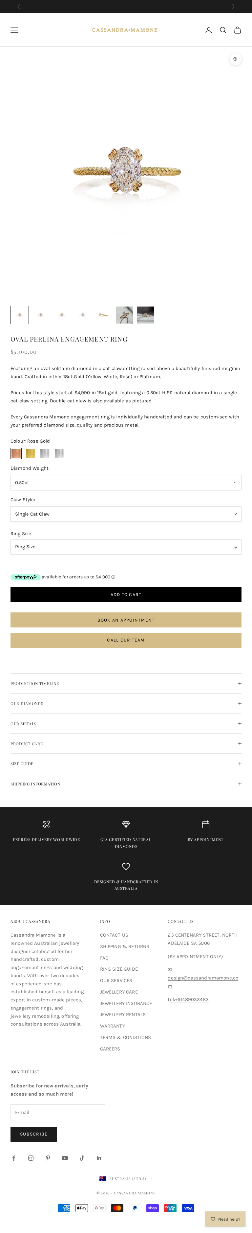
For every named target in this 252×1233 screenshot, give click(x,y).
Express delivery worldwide (46, 839)
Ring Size (20, 534)
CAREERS (110, 1049)
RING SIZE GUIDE (119, 969)
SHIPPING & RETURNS (125, 946)
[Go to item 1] (19, 315)
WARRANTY (112, 1026)
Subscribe (34, 1134)
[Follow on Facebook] (13, 1158)
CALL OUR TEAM (126, 640)
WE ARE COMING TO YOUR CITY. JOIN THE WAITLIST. (126, 6)
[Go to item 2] (41, 315)
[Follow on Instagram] (31, 1158)
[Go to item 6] (125, 315)
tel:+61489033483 (188, 999)
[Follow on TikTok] (82, 1158)
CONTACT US (114, 935)
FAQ (104, 958)
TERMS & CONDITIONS (125, 1037)
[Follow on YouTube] (65, 1158)
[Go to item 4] (83, 315)
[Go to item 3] (61, 315)
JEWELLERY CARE (119, 992)
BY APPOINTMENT (205, 839)
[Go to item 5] (103, 315)
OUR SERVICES (116, 980)
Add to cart (126, 594)
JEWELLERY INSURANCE (126, 1003)
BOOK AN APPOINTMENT (126, 620)
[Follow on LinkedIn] (99, 1158)
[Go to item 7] (145, 315)
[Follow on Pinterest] (48, 1158)
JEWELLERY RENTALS (123, 1014)
